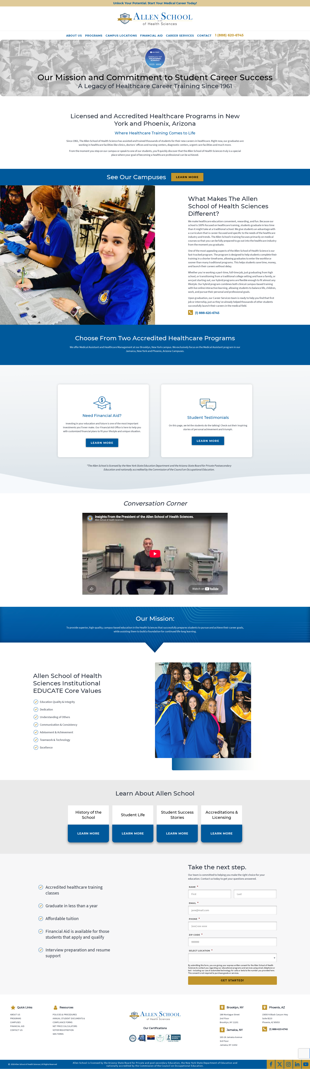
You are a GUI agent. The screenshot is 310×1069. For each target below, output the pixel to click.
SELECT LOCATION (200, 950)
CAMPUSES (15, 1022)
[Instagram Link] (288, 1064)
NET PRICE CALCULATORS (65, 1026)
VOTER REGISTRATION (63, 1030)
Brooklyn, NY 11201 (229, 1022)
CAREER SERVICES (180, 35)
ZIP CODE (195, 934)
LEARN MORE (187, 177)
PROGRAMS (93, 35)
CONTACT (204, 35)
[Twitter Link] (279, 1064)
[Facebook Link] (271, 1064)
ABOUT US (74, 35)
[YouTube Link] (306, 1064)
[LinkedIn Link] (297, 1064)
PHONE (194, 919)
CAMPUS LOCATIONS (121, 35)
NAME (193, 887)
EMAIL (193, 903)
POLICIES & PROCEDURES (65, 1014)
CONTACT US (16, 1030)
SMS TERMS (58, 1034)
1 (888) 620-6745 (229, 35)
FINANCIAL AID (151, 35)
